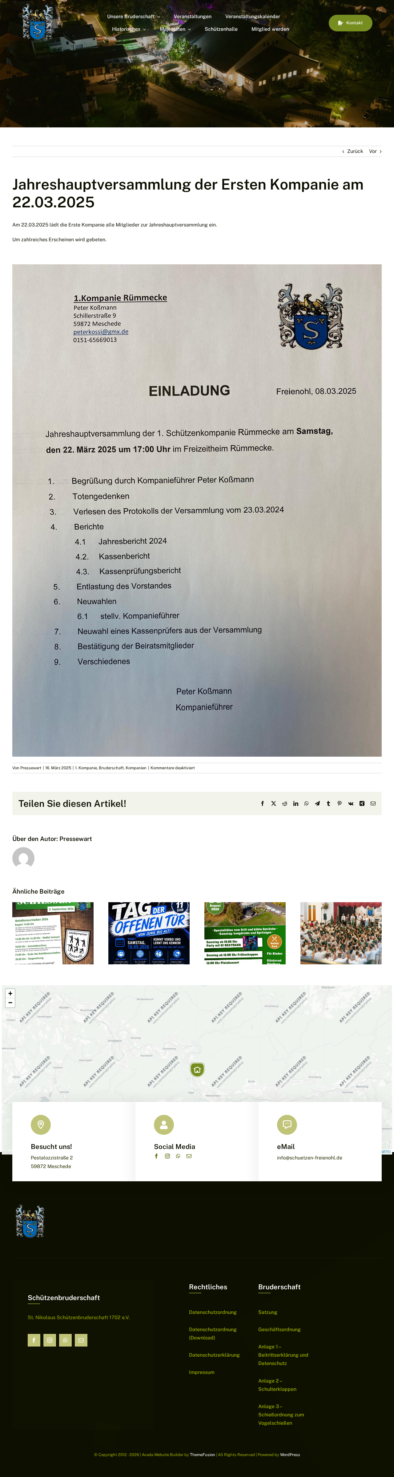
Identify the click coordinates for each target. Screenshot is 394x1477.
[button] (197, 1069)
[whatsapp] (178, 1156)
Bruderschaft (111, 768)
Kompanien (136, 768)
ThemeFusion (202, 1454)
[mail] (189, 1156)
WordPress (290, 1454)
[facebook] (156, 1156)
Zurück (355, 151)
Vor (373, 151)
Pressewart (30, 768)
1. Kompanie (86, 768)
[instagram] (167, 1156)
